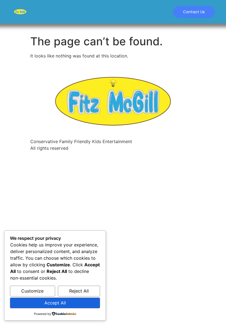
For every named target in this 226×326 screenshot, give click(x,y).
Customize (32, 291)
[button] (194, 12)
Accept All (55, 303)
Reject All (79, 291)
